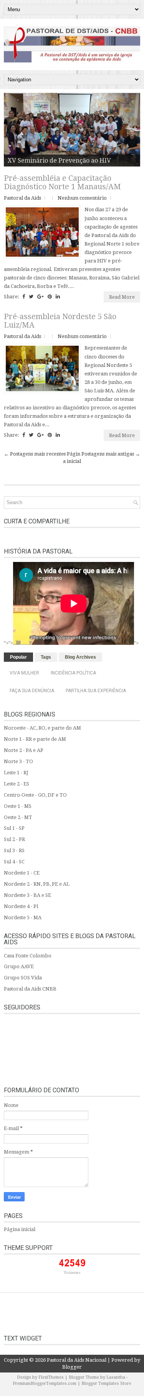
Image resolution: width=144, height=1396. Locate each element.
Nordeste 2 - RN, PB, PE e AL (37, 884)
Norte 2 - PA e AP (23, 750)
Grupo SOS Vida (23, 978)
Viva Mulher (24, 673)
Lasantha (115, 1377)
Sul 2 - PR (14, 839)
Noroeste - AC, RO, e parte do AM (42, 728)
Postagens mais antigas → (110, 454)
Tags (46, 657)
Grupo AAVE (19, 966)
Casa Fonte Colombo (27, 956)
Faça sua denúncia (32, 690)
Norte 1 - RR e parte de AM (35, 739)
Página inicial (19, 1229)
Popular (18, 657)
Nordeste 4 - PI (21, 906)
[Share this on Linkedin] (58, 296)
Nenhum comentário (82, 198)
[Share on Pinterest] (50, 296)
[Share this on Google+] (40, 296)
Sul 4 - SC (14, 862)
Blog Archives (80, 657)
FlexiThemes (51, 1377)
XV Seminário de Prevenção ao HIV (59, 160)
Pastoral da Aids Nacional (76, 1360)
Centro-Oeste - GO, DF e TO (35, 795)
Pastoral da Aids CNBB (30, 989)
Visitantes (72, 1273)
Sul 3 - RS (14, 850)
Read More (122, 297)
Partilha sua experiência (96, 690)
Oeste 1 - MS (17, 806)
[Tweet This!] (31, 296)
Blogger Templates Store (106, 1383)
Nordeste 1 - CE (22, 873)
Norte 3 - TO (18, 761)
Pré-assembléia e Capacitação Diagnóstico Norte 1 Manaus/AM (62, 182)
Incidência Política (73, 673)
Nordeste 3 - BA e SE (27, 895)
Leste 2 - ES (16, 784)
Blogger (72, 1367)
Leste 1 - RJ (16, 772)
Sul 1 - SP (14, 828)
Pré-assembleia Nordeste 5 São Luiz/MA (60, 320)
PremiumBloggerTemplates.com (44, 1383)
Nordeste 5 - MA (22, 917)
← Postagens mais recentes (35, 454)
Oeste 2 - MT (18, 817)
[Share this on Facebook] (23, 296)
